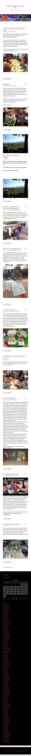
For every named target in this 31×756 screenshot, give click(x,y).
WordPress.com (24, 750)
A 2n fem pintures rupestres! (11, 524)
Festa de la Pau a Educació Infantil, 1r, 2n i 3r (13, 357)
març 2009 (6, 729)
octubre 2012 (6, 679)
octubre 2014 (6, 651)
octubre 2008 (6, 736)
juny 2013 (6, 668)
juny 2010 (6, 710)
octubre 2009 (6, 721)
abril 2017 (6, 614)
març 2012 (6, 686)
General (9, 78)
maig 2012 (6, 683)
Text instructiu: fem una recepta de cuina (13, 29)
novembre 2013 (7, 663)
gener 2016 (6, 633)
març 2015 (6, 645)
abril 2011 (6, 698)
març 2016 (6, 630)
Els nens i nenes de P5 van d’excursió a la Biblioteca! (11, 207)
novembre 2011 (7, 691)
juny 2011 (6, 696)
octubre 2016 (6, 623)
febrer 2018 (6, 603)
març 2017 (6, 616)
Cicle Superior (7, 577)
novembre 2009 (7, 720)
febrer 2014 (6, 659)
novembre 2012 (7, 677)
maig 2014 (6, 655)
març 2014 (6, 658)
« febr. (4, 598)
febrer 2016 (6, 631)
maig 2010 (6, 711)
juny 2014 (6, 654)
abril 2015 (6, 644)
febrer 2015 (6, 647)
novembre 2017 (7, 607)
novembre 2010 (7, 705)
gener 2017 (6, 619)
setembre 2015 (7, 638)
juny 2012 (6, 682)
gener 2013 (6, 675)
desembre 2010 (7, 704)
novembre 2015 (7, 635)
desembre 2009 (7, 718)
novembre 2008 (7, 735)
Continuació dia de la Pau (11, 474)
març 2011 (6, 700)
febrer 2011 (6, 701)
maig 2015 (6, 642)
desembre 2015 (7, 634)
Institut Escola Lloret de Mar (12, 399)
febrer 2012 (6, 687)
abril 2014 (6, 656)
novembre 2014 (7, 649)
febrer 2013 (6, 673)
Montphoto (6, 84)
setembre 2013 (7, 666)
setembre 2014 (7, 652)
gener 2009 (6, 732)
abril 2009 (6, 728)
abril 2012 (6, 685)
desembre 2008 (7, 734)
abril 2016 (6, 628)
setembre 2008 (7, 738)
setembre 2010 (7, 708)
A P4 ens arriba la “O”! (10, 310)
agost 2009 (6, 724)
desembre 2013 (7, 662)
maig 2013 (6, 669)
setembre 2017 (7, 610)
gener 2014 (6, 661)
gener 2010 (6, 717)
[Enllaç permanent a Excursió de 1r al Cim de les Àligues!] (15, 143)
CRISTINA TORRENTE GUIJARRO (14, 210)
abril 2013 (6, 670)
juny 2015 (6, 641)
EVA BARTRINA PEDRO (12, 31)
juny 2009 (6, 725)
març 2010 (6, 714)
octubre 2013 (6, 665)
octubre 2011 (6, 693)
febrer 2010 (6, 715)
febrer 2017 (6, 617)
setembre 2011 (7, 694)
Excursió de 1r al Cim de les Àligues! (11, 156)
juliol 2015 (6, 640)
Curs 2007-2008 (7, 741)
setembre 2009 (7, 722)
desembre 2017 (7, 606)
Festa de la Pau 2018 (9, 398)
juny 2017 (6, 612)
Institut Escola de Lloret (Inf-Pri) (15, 7)
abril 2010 (6, 713)
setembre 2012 (7, 680)
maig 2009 (6, 727)
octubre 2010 (6, 707)
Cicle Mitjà (6, 575)
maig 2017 (6, 613)
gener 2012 (6, 689)
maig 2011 (6, 697)
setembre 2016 (7, 624)
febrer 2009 (6, 731)
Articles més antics (8, 567)
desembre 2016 (7, 620)
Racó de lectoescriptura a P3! (12, 249)
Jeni (8, 159)
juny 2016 (6, 626)
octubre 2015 (6, 637)
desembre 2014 (7, 648)
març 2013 (6, 672)
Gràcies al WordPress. (8, 750)
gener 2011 (6, 703)
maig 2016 (6, 627)
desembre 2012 (7, 676)
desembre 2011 (7, 690)
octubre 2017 (6, 609)
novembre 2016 (7, 621)
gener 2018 (6, 605)
